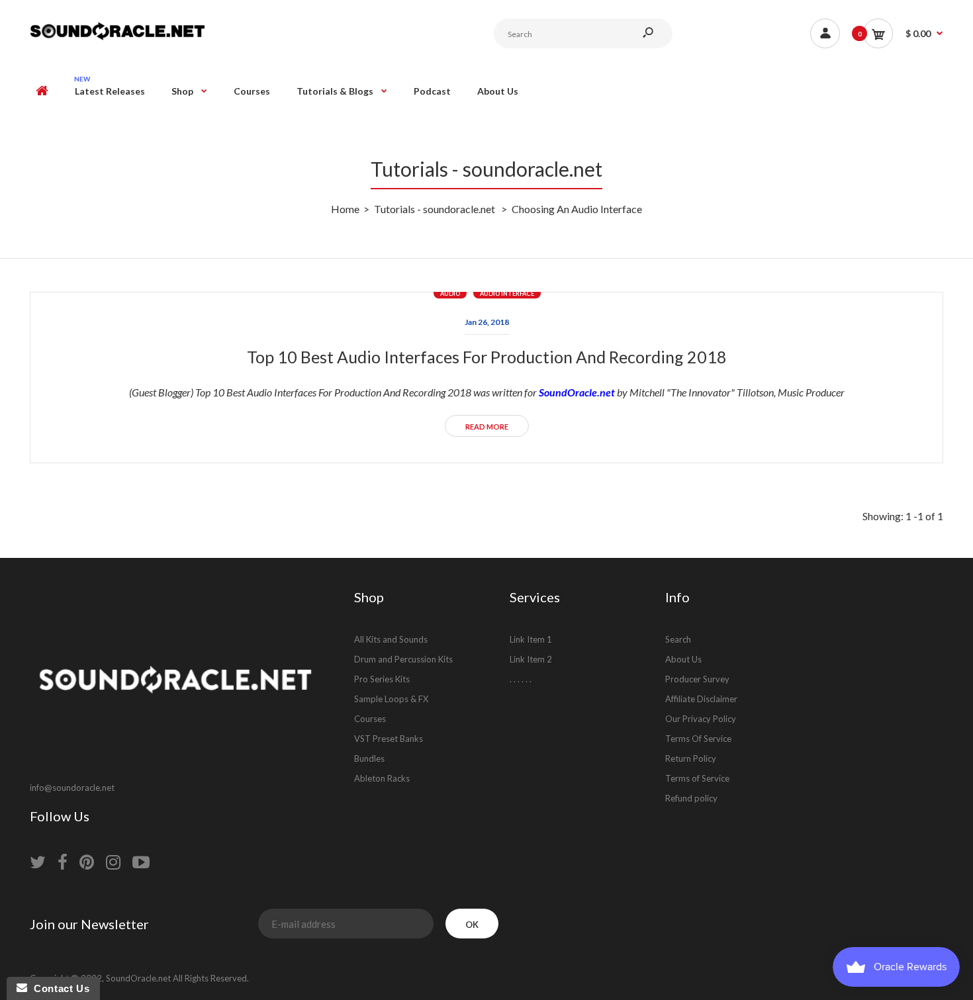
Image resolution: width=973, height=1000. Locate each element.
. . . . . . (521, 679)
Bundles (369, 758)
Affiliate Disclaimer (701, 699)
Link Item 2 (531, 659)
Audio (450, 293)
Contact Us (58, 988)
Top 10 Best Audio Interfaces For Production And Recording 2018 (487, 357)
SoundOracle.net (577, 392)
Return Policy (690, 758)
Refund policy (691, 798)
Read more (486, 426)
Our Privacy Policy (700, 718)
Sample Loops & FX (391, 699)
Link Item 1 (531, 639)
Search (678, 639)
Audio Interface (507, 293)
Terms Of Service (698, 738)
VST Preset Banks (388, 738)
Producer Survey (697, 679)
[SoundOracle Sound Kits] (117, 38)
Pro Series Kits (382, 679)
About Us (683, 659)
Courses (370, 718)
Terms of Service (697, 778)
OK (472, 924)
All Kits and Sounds (391, 639)
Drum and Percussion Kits (403, 659)
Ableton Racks (382, 778)
